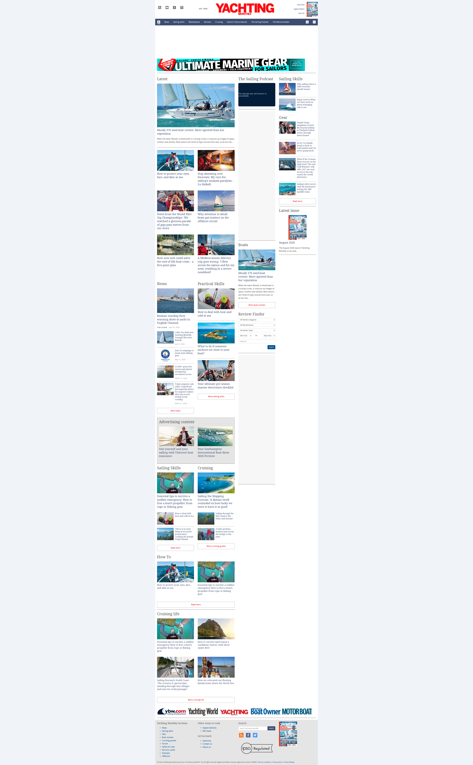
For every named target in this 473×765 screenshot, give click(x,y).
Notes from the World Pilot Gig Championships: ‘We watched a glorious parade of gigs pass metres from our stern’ (174, 221)
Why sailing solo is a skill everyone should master (306, 86)
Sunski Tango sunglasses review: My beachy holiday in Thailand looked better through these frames (306, 129)
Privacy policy (277, 762)
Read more (175, 548)
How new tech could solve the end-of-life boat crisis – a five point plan (175, 262)
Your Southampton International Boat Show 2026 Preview (213, 452)
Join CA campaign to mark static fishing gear (184, 353)
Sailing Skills (169, 468)
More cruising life (196, 700)
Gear (283, 117)
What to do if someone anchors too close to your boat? (214, 350)
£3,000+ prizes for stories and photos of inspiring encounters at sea (183, 370)
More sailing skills (216, 396)
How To (164, 557)
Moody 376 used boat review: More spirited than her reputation (255, 277)
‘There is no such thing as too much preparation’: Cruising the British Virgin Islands (184, 534)
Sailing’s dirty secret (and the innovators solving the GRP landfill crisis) (306, 188)
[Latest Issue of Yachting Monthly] (312, 9)
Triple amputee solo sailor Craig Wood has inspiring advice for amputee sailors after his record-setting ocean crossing (184, 392)
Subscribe (300, 5)
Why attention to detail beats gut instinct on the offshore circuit (213, 218)
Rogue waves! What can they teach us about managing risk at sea (306, 103)
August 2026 (287, 242)
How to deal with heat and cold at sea (184, 514)
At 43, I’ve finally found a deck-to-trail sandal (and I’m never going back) (306, 147)
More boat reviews (257, 305)
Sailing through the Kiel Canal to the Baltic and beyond (225, 516)
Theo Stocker (162, 327)
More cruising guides (216, 546)
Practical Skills (211, 284)
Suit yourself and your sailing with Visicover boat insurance (176, 452)
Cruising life (168, 614)
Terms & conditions (264, 762)
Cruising (205, 468)
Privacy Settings (289, 762)
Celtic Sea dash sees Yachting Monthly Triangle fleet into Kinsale (184, 336)
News (162, 284)
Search (271, 728)
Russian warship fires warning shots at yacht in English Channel (173, 319)
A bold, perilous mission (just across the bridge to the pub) (225, 533)
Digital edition (299, 9)
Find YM (301, 13)
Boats (243, 245)
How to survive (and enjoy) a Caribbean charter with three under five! (214, 645)
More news (175, 411)
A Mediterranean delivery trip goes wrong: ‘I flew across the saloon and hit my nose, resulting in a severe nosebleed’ (216, 265)
